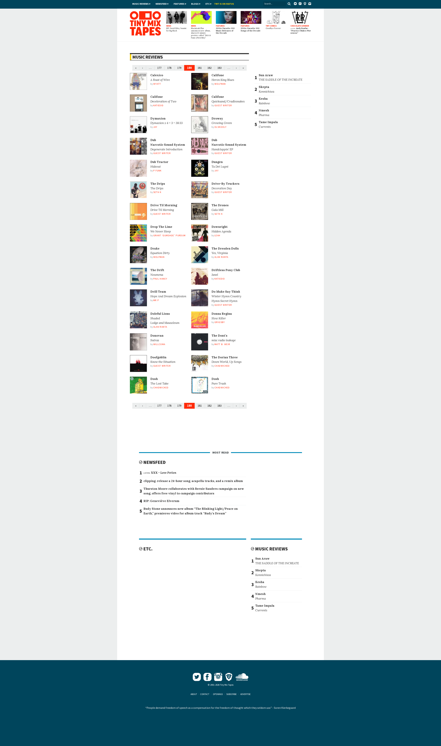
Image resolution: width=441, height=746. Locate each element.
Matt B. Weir (222, 344)
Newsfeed (161, 3)
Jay (155, 127)
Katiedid (158, 105)
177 (159, 68)
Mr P (156, 300)
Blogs (195, 3)
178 (169, 68)
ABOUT (194, 694)
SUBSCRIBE (231, 694)
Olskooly (220, 127)
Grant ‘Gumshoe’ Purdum (169, 235)
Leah (217, 235)
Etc (208, 3)
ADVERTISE (245, 694)
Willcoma (159, 344)
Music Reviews (140, 3)
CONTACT (204, 694)
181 (200, 68)
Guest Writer (223, 105)
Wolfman (220, 83)
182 (209, 68)
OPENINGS (218, 694)
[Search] (289, 3)
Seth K (157, 192)
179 (179, 68)
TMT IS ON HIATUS (224, 3)
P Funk (157, 170)
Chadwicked (222, 365)
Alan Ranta (221, 257)
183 (219, 68)
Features (179, 3)
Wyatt (157, 83)
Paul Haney (160, 278)
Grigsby (219, 322)
